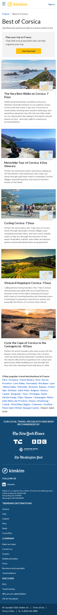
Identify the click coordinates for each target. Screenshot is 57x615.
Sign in (51, 4)
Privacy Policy (8, 611)
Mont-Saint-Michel (12, 407)
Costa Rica (7, 533)
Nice (38, 379)
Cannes (6, 393)
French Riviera (27, 379)
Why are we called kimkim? (14, 594)
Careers (6, 554)
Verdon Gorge (9, 397)
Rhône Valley (9, 386)
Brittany (12, 390)
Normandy (31, 383)
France (5, 13)
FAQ (4, 584)
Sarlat (44, 393)
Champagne (40, 397)
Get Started (28, 51)
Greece (5, 509)
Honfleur (47, 404)
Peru (4, 523)
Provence (13, 379)
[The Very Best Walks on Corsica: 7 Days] (28, 74)
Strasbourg (42, 400)
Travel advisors (9, 573)
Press (4, 563)
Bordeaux (43, 383)
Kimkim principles (10, 558)
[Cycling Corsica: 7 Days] (28, 203)
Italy (4, 514)
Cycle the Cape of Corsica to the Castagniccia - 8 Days (25, 344)
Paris (4, 379)
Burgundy (16, 393)
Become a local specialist (13, 568)
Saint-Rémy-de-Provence (14, 400)
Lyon (52, 383)
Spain (4, 528)
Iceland (5, 518)
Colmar (6, 404)
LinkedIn (11, 484)
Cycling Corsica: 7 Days (19, 223)
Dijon (20, 397)
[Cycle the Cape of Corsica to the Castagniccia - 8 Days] (28, 323)
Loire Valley (19, 383)
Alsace (32, 400)
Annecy (44, 390)
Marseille (22, 386)
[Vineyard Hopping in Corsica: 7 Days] (28, 263)
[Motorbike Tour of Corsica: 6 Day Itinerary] (28, 143)
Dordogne (34, 393)
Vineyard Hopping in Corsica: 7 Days (27, 283)
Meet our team (9, 544)
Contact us (7, 549)
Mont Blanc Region (20, 404)
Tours (25, 393)
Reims (50, 397)
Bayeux (42, 386)
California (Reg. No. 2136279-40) (14, 493)
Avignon (35, 390)
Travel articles (8, 589)
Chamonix (37, 404)
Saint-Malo (23, 390)
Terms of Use (38, 607)
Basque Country (31, 407)
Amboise (33, 386)
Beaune (28, 397)
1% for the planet (10, 598)
